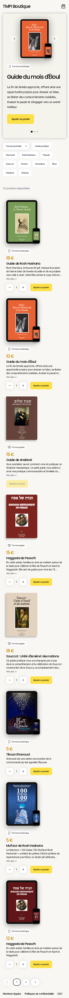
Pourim (24, 164)
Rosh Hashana (28, 155)
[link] (34, 245)
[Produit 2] (34, 131)
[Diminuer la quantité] (9, 287)
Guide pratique (42, 146)
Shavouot (10, 155)
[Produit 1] (32, 132)
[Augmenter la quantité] (23, 287)
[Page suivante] (35, 982)
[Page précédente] (7, 982)
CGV (59, 993)
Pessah (46, 155)
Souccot (10, 164)
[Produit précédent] (14, 38)
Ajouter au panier (21, 118)
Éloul (54, 164)
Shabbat (10, 172)
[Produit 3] (37, 131)
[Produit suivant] (54, 38)
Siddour (25, 172)
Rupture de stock (17, 483)
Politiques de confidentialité (39, 993)
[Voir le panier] (63, 6)
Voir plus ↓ (11, 278)
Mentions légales (12, 993)
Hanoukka (40, 164)
